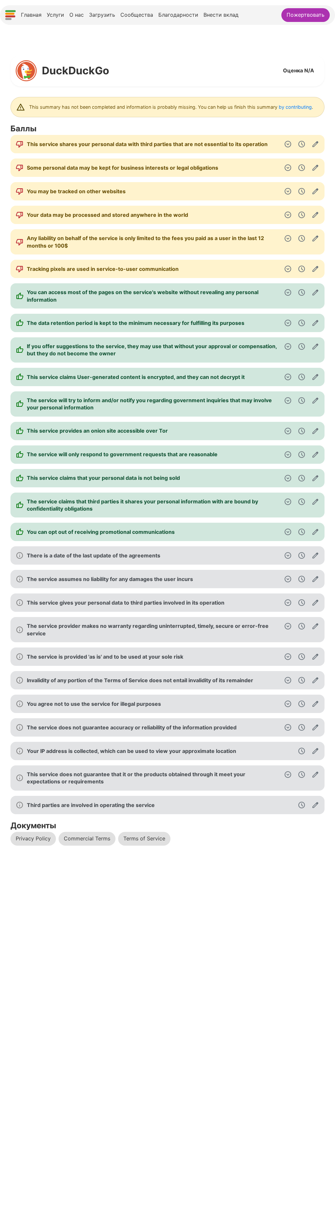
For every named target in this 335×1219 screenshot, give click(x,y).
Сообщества (136, 14)
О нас (76, 14)
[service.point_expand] (288, 144)
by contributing (295, 107)
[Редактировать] (315, 144)
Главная (31, 14)
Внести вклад (220, 14)
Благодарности (178, 14)
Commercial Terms (87, 838)
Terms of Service (144, 838)
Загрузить (102, 14)
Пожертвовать (306, 14)
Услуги (55, 14)
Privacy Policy (33, 838)
